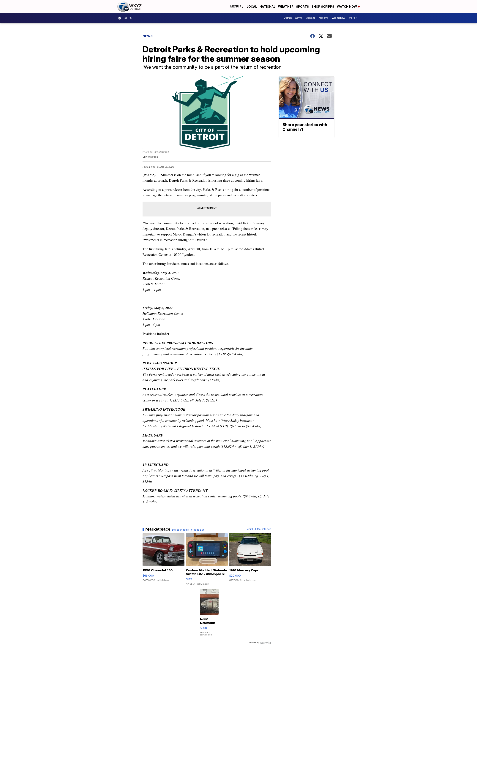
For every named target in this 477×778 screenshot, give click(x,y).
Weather (285, 6)
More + (353, 18)
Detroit (288, 18)
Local (252, 6)
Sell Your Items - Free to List (188, 530)
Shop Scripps (323, 6)
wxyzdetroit (120, 18)
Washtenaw (338, 18)
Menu (235, 6)
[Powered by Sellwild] (265, 642)
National (267, 6)
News (148, 36)
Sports (302, 6)
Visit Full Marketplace (259, 529)
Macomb (323, 18)
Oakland (310, 18)
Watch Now (347, 6)
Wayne (299, 18)
